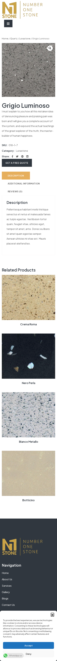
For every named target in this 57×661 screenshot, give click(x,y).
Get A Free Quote (16, 162)
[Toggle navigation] (8, 23)
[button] (52, 614)
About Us (7, 579)
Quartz (13, 38)
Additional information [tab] (24, 183)
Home (5, 38)
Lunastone (24, 38)
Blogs (5, 598)
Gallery (6, 592)
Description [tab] (16, 175)
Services (7, 585)
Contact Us (8, 604)
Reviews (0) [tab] (15, 191)
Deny (28, 653)
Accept (28, 645)
